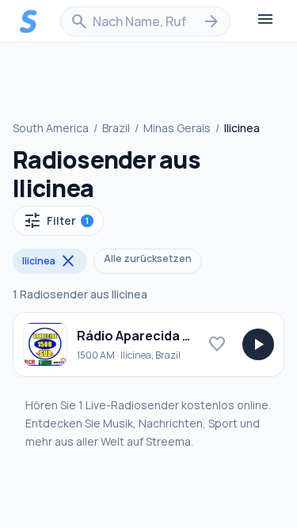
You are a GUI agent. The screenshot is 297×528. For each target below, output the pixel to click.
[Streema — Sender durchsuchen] (28, 21)
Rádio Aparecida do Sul (149, 335)
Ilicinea (50, 261)
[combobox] (145, 21)
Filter (56, 221)
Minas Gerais (177, 127)
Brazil (116, 127)
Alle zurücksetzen (148, 258)
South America (51, 127)
